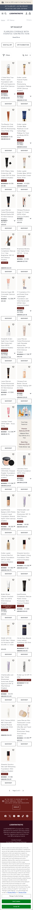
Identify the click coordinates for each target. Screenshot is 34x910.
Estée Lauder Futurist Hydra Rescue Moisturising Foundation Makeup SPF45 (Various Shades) (24, 84)
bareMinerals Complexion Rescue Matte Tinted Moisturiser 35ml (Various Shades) (24, 598)
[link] (26, 13)
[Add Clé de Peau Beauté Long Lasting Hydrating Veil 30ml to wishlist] (29, 624)
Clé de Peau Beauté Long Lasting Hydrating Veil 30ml (24, 640)
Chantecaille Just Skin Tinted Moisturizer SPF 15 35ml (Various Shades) (23, 514)
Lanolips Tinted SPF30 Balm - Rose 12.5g (8, 424)
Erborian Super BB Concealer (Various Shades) (8, 294)
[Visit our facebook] (5, 816)
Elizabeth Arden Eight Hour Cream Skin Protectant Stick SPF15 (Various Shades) (7, 343)
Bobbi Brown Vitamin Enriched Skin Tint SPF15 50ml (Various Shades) (7, 598)
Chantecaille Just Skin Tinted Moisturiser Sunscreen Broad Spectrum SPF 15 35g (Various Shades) (7, 681)
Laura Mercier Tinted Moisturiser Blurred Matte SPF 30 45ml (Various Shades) (7, 214)
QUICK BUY (8, 104)
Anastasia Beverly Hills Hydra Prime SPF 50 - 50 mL (23, 251)
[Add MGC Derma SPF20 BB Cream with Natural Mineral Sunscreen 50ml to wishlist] (13, 706)
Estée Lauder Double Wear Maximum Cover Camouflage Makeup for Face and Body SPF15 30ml (23, 130)
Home (3, 20)
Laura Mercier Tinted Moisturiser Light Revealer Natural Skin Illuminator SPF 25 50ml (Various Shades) (23, 345)
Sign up (16, 807)
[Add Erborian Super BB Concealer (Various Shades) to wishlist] (13, 277)
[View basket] (29, 13)
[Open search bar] (5, 13)
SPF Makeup (16, 27)
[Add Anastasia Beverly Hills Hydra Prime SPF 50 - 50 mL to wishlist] (29, 234)
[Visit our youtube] (18, 816)
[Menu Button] (2, 13)
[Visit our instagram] (14, 816)
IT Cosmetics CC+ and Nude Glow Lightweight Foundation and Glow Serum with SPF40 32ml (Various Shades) (23, 298)
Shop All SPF (7, 45)
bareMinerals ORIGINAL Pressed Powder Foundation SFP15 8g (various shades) (8, 473)
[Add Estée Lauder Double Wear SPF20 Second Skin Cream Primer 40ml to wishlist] (29, 156)
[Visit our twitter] (10, 816)
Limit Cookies (16, 901)
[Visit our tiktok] (23, 816)
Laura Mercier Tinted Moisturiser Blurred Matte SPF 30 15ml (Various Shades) (7, 385)
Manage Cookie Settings (16, 896)
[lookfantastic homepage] (16, 13)
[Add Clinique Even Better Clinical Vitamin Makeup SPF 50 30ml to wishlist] (29, 367)
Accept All (16, 906)
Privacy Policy (12, 892)
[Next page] (23, 791)
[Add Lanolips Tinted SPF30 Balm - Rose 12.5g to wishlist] (13, 407)
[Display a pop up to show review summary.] (15, 94)
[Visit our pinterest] (27, 816)
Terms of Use (22, 892)
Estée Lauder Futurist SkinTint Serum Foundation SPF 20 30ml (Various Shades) (7, 557)
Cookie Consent (16, 840)
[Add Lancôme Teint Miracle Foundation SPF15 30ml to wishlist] (29, 454)
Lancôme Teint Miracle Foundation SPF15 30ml (24, 471)
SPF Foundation (23, 45)
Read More (16, 37)
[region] (16, 876)
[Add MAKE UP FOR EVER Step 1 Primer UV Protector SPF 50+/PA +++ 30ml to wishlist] (13, 624)
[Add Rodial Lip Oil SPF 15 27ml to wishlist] (29, 660)
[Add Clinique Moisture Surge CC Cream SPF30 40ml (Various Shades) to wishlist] (29, 195)
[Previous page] (9, 791)
